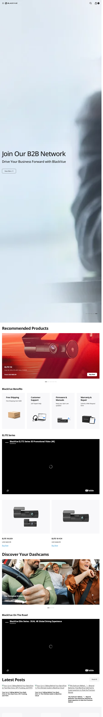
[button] (3, 3)
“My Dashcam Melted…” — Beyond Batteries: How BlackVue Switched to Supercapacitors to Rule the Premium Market (80, 699)
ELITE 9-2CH (85, 538)
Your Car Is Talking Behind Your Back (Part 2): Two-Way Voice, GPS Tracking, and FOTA (14, 694)
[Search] (91, 3)
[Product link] (54, 517)
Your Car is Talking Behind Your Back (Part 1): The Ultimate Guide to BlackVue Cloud (48, 694)
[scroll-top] (98, 713)
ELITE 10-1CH (35, 538)
